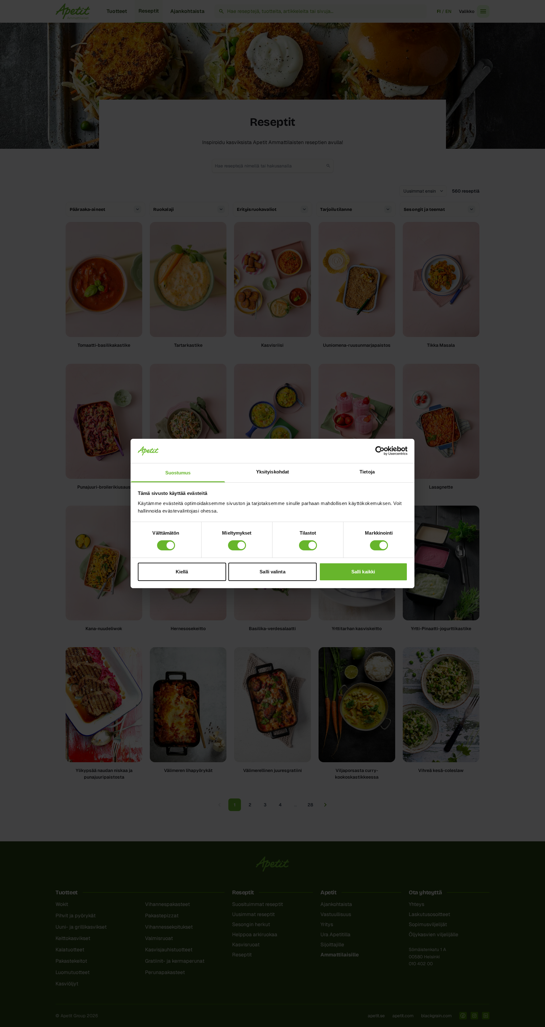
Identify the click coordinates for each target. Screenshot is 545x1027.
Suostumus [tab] (178, 472)
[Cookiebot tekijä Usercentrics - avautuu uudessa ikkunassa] (379, 450)
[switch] (237, 545)
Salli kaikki (363, 571)
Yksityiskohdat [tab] (272, 471)
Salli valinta (272, 571)
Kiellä (182, 571)
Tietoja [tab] (367, 471)
